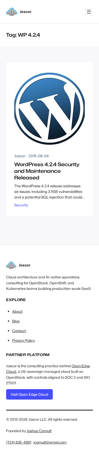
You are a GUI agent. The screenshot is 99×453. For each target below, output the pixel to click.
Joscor (25, 11)
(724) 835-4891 (18, 442)
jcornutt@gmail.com (50, 442)
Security (21, 205)
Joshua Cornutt (39, 430)
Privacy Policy (23, 340)
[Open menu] (89, 12)
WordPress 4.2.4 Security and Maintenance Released (46, 171)
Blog (16, 321)
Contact (19, 330)
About (17, 311)
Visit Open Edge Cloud (29, 394)
